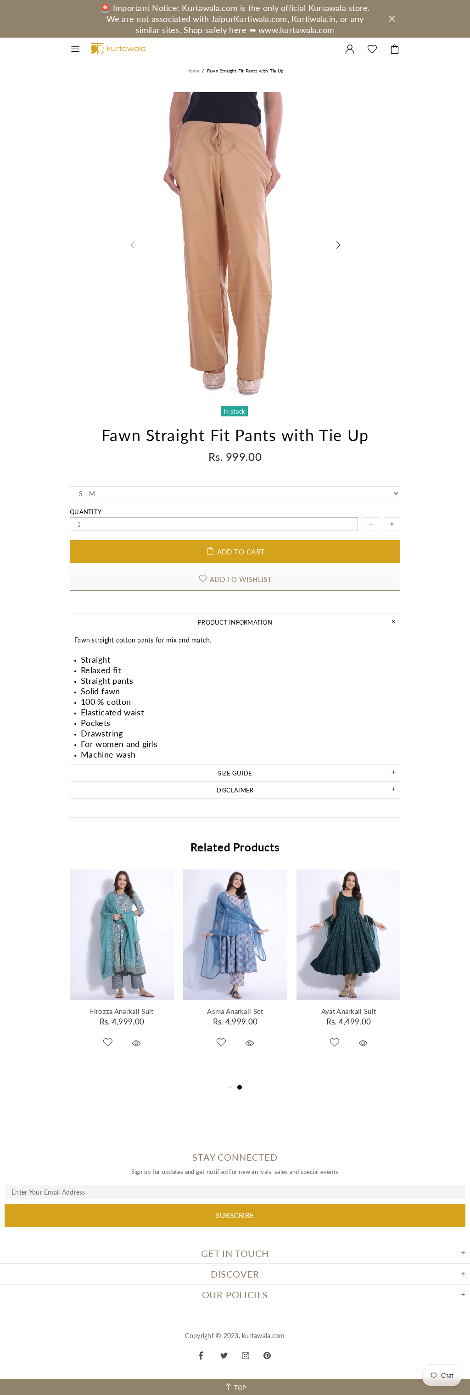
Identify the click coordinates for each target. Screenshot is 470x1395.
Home (192, 70)
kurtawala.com (118, 49)
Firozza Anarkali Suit (121, 1011)
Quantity (85, 511)
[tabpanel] (122, 971)
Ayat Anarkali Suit (348, 1011)
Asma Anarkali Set (235, 1011)
